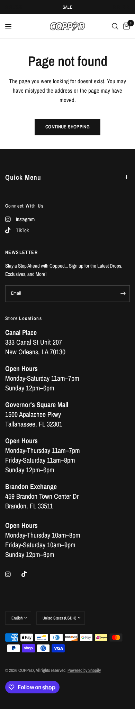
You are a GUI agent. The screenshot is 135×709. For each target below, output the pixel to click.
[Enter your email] (123, 293)
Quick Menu (23, 177)
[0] (125, 26)
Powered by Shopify (84, 670)
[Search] (115, 26)
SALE (68, 7)
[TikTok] (29, 574)
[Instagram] (12, 574)
